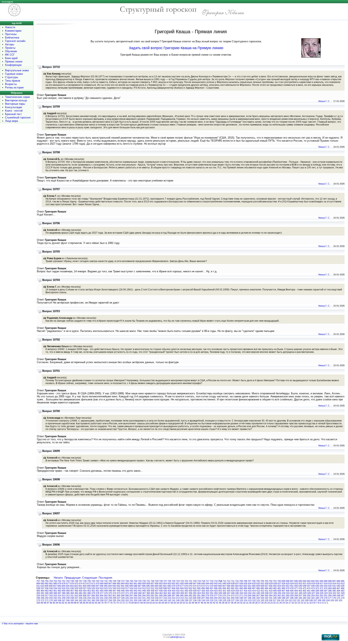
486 (258, 588)
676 (72, 583)
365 (152, 593)
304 (101, 595)
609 (46, 586)
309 (80, 595)
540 (338, 586)
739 (114, 581)
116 (278, 600)
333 (288, 593)
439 (148, 590)
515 (135, 588)
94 (57, 603)
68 (135, 603)
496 (216, 588)
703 (266, 581)
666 (114, 583)
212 (182, 598)
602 (76, 586)
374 (114, 593)
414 (254, 590)
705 (258, 581)
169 (55, 600)
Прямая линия (13, 61)
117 (274, 600)
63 (150, 603)
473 (313, 588)
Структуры (11, 77)
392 (38, 593)
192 (266, 598)
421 (224, 590)
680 (55, 583)
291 (156, 595)
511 (152, 588)
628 (275, 583)
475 (304, 588)
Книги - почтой (14, 110)
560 (254, 586)
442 (135, 590)
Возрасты (11, 84)
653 (169, 583)
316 (51, 595)
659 (144, 583)
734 (135, 581)
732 (144, 581)
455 (80, 590)
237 (76, 598)
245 (42, 598)
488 (249, 588)
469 (330, 588)
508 (165, 588)
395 (334, 590)
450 (102, 590)
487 (254, 588)
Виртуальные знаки (17, 70)
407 (283, 590)
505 (177, 588)
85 (84, 603)
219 (152, 598)
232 (97, 598)
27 (259, 603)
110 (302, 600)
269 (249, 595)
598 (93, 586)
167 (63, 600)
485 (262, 588)
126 (237, 600)
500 (199, 588)
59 (163, 603)
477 (296, 588)
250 (330, 595)
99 (42, 603)
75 (114, 603)
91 (66, 603)
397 (325, 590)
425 (207, 590)
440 (144, 590)
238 (72, 598)
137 (190, 600)
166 (68, 600)
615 (330, 583)
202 (224, 598)
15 (295, 603)
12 (304, 603)
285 (182, 595)
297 (131, 595)
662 (131, 583)
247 (342, 595)
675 (76, 583)
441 (140, 590)
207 (203, 598)
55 (175, 603)
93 (60, 603)
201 (228, 598)
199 (237, 598)
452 (93, 590)
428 (195, 590)
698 (287, 581)
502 (190, 588)
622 (300, 583)
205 (211, 598)
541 (334, 586)
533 (59, 588)
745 (89, 581)
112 (294, 600)
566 (228, 586)
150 (135, 600)
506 (173, 588)
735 (131, 581)
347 (228, 593)
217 (161, 598)
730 (152, 581)
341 (254, 593)
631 (262, 583)
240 (63, 598)
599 (89, 586)
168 (59, 600)
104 (328, 600)
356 (190, 593)
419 (233, 590)
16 (292, 603)
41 (217, 603)
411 (266, 590)
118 (270, 600)
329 (305, 593)
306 (93, 595)
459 (63, 590)
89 (72, 603)
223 (135, 598)
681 (51, 583)
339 (262, 593)
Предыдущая (72, 577)
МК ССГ (10, 54)
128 (228, 600)
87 (78, 603)
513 (144, 588)
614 (334, 583)
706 (254, 581)
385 (68, 593)
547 (309, 586)
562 (245, 586)
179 (321, 598)
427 (199, 590)
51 (187, 603)
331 (296, 593)
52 (184, 603)
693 (309, 581)
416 (245, 590)
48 (196, 603)
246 (38, 598)
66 (141, 603)
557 (266, 586)
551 (292, 586)
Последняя (105, 577)
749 (72, 581)
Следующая (89, 577)
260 (287, 595)
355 (195, 593)
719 (199, 581)
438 (152, 590)
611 (38, 586)
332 (292, 593)
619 (313, 583)
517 (127, 588)
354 (199, 593)
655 (161, 583)
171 (47, 600)
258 (296, 595)
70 (129, 603)
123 (250, 600)
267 (258, 595)
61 (156, 603)
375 (110, 593)
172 (42, 600)
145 (156, 600)
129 (224, 600)
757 (38, 581)
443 (131, 590)
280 (203, 595)
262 (279, 595)
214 (173, 598)
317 (47, 595)
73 (120, 603)
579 (173, 586)
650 (182, 583)
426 (203, 590)
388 (55, 593)
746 (85, 581)
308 (84, 595)
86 (81, 603)
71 (126, 603)
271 (241, 595)
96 (51, 603)
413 (258, 590)
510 (156, 588)
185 (296, 598)
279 (207, 595)
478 (292, 588)
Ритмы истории (14, 87)
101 (340, 600)
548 (304, 586)
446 (118, 590)
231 (102, 598)
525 (93, 588)
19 (283, 603)
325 (321, 593)
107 (315, 600)
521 (110, 588)
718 (203, 581)
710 (237, 581)
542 (330, 586)
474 (309, 588)
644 (207, 583)
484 (266, 588)
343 (245, 593)
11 (308, 603)
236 (80, 598)
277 (216, 595)
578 (177, 586)
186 (292, 598)
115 (282, 600)
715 (216, 581)
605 (63, 586)
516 (131, 588)
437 (156, 590)
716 (211, 581)
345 (237, 593)
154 (118, 600)
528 (80, 588)
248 (338, 595)
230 (106, 598)
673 (85, 583)
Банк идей (11, 58)
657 (152, 583)
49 (193, 603)
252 (321, 595)
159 (97, 600)
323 (330, 593)
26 (262, 603)
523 (102, 588)
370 (131, 593)
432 (178, 590)
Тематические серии (17, 96)
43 (211, 603)
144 (161, 600)
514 (140, 588)
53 (181, 603)
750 (68, 581)
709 (241, 581)
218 (156, 598)
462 (51, 590)
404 (296, 590)
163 (80, 600)
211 (186, 598)
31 (247, 603)
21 (277, 603)
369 (135, 593)
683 (42, 583)
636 (241, 583)
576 (186, 586)
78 (105, 603)
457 (72, 590)
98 (45, 603)
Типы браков (12, 80)
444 (127, 590)
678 (63, 583)
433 (173, 590)
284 (186, 595)
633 (254, 583)
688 (330, 581)
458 (68, 590)
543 (325, 586)
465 (38, 590)
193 (262, 598)
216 (165, 598)
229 (110, 598)
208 (199, 598)
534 (55, 588)
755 (47, 581)
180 (317, 598)
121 (258, 600)
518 (123, 588)
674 (80, 583)
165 (72, 600)
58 (166, 603)
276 (220, 595)
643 (211, 583)
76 (111, 603)
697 (292, 581)
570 (211, 586)
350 (216, 593)
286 (177, 595)
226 (123, 598)
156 (110, 600)
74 (117, 603)
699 (283, 581)
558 (262, 586)
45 (205, 603)
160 (93, 600)
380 (89, 593)
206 (207, 598)
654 (165, 583)
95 (54, 603)
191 (270, 598)
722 (186, 581)
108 (311, 600)
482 (275, 588)
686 (338, 581)
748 (76, 581)
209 (194, 598)
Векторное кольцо (16, 100)
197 (245, 598)
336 (275, 593)
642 (216, 583)
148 (144, 600)
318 (42, 595)
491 (237, 588)
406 (287, 590)
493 (228, 588)
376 (106, 593)
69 (132, 603)
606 (59, 586)
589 (131, 586)
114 (286, 600)
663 (127, 583)
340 (258, 593)
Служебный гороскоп (18, 117)
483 (270, 588)
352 (207, 593)
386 (63, 593)
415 (250, 590)
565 (232, 586)
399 (317, 590)
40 (220, 603)
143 (165, 600)
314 (59, 595)
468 (334, 588)
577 (182, 586)
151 (131, 600)
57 (169, 603)
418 (237, 590)
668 (106, 583)
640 (224, 583)
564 (237, 586)
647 (195, 583)
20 (280, 603)
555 (275, 586)
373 (118, 593)
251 (325, 595)
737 (123, 581)
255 (309, 595)
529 (76, 588)
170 (51, 600)
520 (114, 588)
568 (220, 586)
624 (292, 583)
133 (207, 600)
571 (207, 586)
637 (237, 583)
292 (152, 595)
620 (309, 583)
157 (106, 600)
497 (211, 588)
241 (59, 598)
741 (106, 581)
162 (85, 600)
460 (59, 590)
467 (338, 588)
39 (223, 603)
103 (332, 600)
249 (334, 595)
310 (76, 595)
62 (153, 603)
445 (123, 590)
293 (148, 595)
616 (326, 583)
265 (266, 595)
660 (140, 583)
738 (118, 581)
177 (330, 598)
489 (245, 588)
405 (292, 590)
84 (87, 603)
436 (161, 590)
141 (173, 600)
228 (114, 598)
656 (156, 583)
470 (325, 588)
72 (123, 603)
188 (283, 598)
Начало (58, 577)
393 (342, 590)
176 (334, 598)
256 (304, 595)
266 (262, 595)
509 (161, 588)
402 (304, 590)
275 (224, 595)
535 (51, 588)
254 (313, 595)
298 (127, 595)
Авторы (9, 44)
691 (317, 581)
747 (80, 581)
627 (279, 583)
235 (85, 598)
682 (47, 583)
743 (97, 581)
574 (194, 586)
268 (254, 595)
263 (275, 595)
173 (38, 600)
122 (254, 600)
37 (229, 603)
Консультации (13, 107)
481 (279, 588)
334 (283, 593)
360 (173, 593)
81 (96, 603)
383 (76, 593)
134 (203, 600)
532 (63, 588)
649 (186, 583)
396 (330, 590)
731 (148, 581)
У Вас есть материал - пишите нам (20, 623)
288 (169, 595)
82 (93, 603)
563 (241, 586)
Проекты (10, 47)
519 (118, 588)
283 (190, 595)
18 (286, 603)
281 (199, 595)
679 (59, 583)
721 (190, 581)
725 (173, 581)
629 (271, 583)
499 (203, 588)
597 (97, 586)
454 (85, 590)
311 (72, 595)
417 (241, 590)
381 (85, 593)
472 (317, 588)
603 (72, 586)
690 (321, 581)
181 (313, 598)
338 (266, 593)
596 (101, 586)
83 (90, 603)
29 (253, 603)
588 (135, 586)
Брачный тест (13, 114)
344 (241, 593)
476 (300, 588)
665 (118, 583)
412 (262, 590)
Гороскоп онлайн (15, 40)
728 (161, 581)
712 (228, 581)
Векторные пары (15, 103)
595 (106, 586)
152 (127, 600)
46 (202, 603)
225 (127, 598)
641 (220, 583)
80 (99, 603)
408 (279, 590)
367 (144, 593)
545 (317, 586)
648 (190, 583)
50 (190, 603)
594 (110, 586)
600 (84, 586)
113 (290, 600)
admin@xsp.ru (177, 637)
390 (47, 593)
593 (114, 586)
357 (186, 593)
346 (233, 593)
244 (47, 598)
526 (89, 588)
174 (342, 598)
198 (241, 598)
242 (55, 598)
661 (135, 583)
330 (300, 593)
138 (186, 600)
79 (102, 603)
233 (93, 598)
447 (114, 590)
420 (228, 590)
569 (216, 586)
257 (300, 595)
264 (270, 595)
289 (165, 595)
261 (283, 595)
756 (42, 581)
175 (338, 598)
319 (38, 595)
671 (93, 583)
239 (68, 598)
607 (55, 586)
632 (258, 583)
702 (270, 581)
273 (232, 595)
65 (144, 603)
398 (321, 590)
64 (147, 603)
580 (169, 586)
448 (110, 590)
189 (279, 598)
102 (336, 600)
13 (301, 603)
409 (275, 590)
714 (220, 581)
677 (68, 583)
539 (342, 586)
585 (148, 586)
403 (300, 590)
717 (207, 581)
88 (75, 603)
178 (325, 598)
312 (68, 595)
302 (110, 595)
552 (287, 586)
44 (208, 603)
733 (140, 581)
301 (114, 595)
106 (319, 600)
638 (233, 583)
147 (148, 600)
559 (258, 586)
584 (152, 586)
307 (89, 595)
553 (283, 586)
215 (169, 598)
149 (140, 600)
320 (343, 593)
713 (224, 581)
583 (156, 586)
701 (275, 581)
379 (93, 593)
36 (232, 603)
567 (224, 586)
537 (42, 588)
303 (106, 595)
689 (325, 581)
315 (55, 595)
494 (224, 588)
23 (271, 603)
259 (292, 595)
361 (169, 593)
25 (265, 603)
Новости (10, 27)
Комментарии (13, 30)
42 (214, 603)
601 (80, 586)
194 (258, 598)
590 (127, 586)
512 (148, 588)
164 (76, 600)
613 (338, 583)
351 (211, 593)
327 (313, 593)
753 (55, 581)
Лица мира (11, 120)
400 (313, 590)
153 (123, 600)
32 (244, 603)
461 (55, 590)
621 (305, 583)
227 (118, 598)
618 (317, 583)
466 (342, 588)
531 (68, 588)
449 (106, 590)
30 (250, 603)
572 (203, 586)
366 (148, 593)
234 (89, 598)
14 (298, 603)
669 (102, 583)
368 (140, 593)
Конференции (13, 64)
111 (298, 600)
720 (195, 581)
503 (186, 588)
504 (182, 588)
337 (271, 593)
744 (93, 581)
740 (110, 581)
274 (228, 595)
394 (338, 590)
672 (89, 583)
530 (72, 588)
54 (178, 603)
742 (102, 581)
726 (169, 581)
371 (127, 593)
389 (51, 593)
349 (220, 593)
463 (47, 590)
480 (283, 588)
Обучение (11, 51)
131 (216, 600)
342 (250, 593)
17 (289, 603)
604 (67, 586)
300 (118, 595)
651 (178, 583)
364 (156, 593)
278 (211, 595)
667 (110, 583)
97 (48, 603)
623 (296, 583)
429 (190, 590)
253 (317, 595)
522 (106, 588)
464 (42, 590)
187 (287, 598)
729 (156, 581)
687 (334, 581)
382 (80, 593)
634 (250, 583)
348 (224, 593)
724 (178, 581)
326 (317, 593)
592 (118, 586)
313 (63, 595)
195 (254, 598)
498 (207, 588)
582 (161, 586)
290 (161, 595)
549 (300, 586)
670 (97, 583)
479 (287, 588)
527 (85, 588)
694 (304, 581)
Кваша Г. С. (324, 101)
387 (59, 593)
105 (323, 600)
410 (270, 590)
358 (182, 593)
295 (139, 595)
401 (309, 590)
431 (182, 590)
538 (38, 588)
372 (123, 593)
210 (190, 598)
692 (313, 581)
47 (199, 603)
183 (304, 598)
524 (97, 588)
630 (266, 583)
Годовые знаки (14, 73)
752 (59, 581)
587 (139, 586)
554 (279, 586)
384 (72, 593)
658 (148, 583)
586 (144, 586)
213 (178, 598)
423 (216, 590)
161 (89, 600)
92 (63, 603)
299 (122, 595)
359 (178, 593)
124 (245, 600)
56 (172, 603)
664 (123, 583)
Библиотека (12, 37)
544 (321, 586)
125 (241, 600)
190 (275, 598)
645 (203, 583)
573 (199, 586)
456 (76, 590)
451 (97, 590)
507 (169, 588)
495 (220, 588)
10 (310, 603)
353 (203, 593)
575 (190, 586)
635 (245, 583)
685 (342, 581)
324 (326, 593)
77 (108, 603)
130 (220, 600)
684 (38, 583)
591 (122, 586)
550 (296, 586)
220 (148, 598)
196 (249, 598)
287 (173, 595)
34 (238, 603)
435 (165, 590)
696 (296, 581)
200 (232, 598)
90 (69, 603)
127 (233, 600)
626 (283, 583)
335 (279, 593)
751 (63, 581)
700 (279, 581)
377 (102, 593)
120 (262, 600)
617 (321, 583)
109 (307, 600)
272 (237, 595)
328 (309, 593)
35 (235, 603)
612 (343, 583)
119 (266, 600)
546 (313, 586)
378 (97, 593)
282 (194, 595)
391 (42, 593)
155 (114, 600)
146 (152, 600)
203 (220, 598)
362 (165, 593)
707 (249, 581)
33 (241, 603)
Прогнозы (11, 34)
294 (144, 595)
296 (135, 595)
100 (38, 603)
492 (232, 588)
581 (165, 586)
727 (165, 581)
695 (300, 581)
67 (138, 603)
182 (309, 598)
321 (338, 593)
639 (228, 583)
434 (169, 590)
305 (97, 595)
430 (186, 590)
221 (144, 598)
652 (173, 583)
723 (182, 581)
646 (199, 583)
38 (226, 603)
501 (194, 588)
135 (199, 600)
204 (216, 598)
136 (195, 600)
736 (127, 581)
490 (241, 588)
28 (256, 603)
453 (89, 590)
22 (274, 603)
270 (245, 595)
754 (51, 581)
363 (161, 593)
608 (51, 586)
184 (300, 598)
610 (42, 586)
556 (270, 586)
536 (47, 588)
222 (140, 598)
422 (220, 590)
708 (245, 581)
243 (51, 598)
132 (211, 600)
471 (321, 588)
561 (249, 586)
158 (102, 600)
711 (232, 581)
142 (169, 600)
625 (288, 583)
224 (131, 598)
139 (182, 600)
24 (268, 603)
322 (334, 593)
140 (178, 600)
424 (211, 590)
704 (262, 581)
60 (159, 603)
